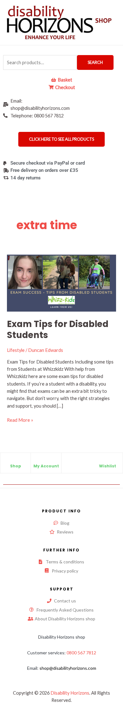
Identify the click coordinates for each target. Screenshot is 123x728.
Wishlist (107, 466)
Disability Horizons (69, 693)
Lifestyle (16, 350)
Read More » (20, 419)
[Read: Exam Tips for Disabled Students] (61, 282)
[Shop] (15, 461)
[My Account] (46, 461)
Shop (15, 466)
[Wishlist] (107, 461)
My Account (46, 466)
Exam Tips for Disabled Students (57, 329)
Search (95, 62)
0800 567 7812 (81, 652)
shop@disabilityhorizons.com (67, 668)
